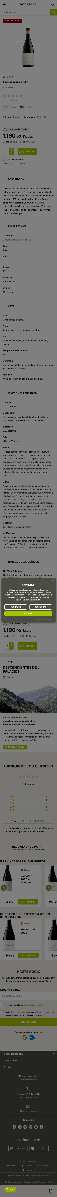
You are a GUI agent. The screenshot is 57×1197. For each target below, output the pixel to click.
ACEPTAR (28, 613)
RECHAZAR (16, 607)
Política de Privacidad (26, 595)
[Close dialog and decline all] (53, 580)
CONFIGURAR (40, 607)
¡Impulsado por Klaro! (44, 619)
